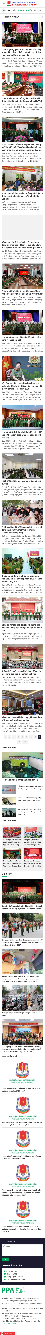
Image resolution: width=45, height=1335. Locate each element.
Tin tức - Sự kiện (11, 17)
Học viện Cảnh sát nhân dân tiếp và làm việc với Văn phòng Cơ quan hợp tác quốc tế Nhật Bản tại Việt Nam (12, 866)
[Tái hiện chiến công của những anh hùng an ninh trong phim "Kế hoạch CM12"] (9, 812)
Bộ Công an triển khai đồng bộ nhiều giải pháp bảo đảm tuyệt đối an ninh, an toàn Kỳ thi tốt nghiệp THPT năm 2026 (22, 386)
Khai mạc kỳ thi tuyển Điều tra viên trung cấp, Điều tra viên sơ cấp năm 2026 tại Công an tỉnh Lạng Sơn (22, 579)
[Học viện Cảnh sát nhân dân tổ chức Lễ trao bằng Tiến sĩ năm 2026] (22, 322)
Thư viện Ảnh (9, 820)
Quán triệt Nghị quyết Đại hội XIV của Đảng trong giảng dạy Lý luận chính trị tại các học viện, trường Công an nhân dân (22, 52)
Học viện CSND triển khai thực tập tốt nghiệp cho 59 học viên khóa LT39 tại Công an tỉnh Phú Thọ (22, 435)
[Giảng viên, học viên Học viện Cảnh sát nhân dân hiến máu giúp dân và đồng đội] (33, 832)
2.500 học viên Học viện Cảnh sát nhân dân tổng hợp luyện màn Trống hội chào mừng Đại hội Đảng (12, 845)
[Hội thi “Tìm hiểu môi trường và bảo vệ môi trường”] (22, 466)
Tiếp (25, 742)
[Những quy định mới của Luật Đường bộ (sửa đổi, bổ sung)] (22, 998)
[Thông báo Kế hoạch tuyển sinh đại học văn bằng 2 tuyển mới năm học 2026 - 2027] (22, 1073)
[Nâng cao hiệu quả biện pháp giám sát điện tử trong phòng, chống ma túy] (22, 702)
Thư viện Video (9, 747)
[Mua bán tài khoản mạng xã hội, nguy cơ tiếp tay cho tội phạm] (9, 801)
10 (19, 742)
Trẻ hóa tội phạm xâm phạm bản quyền (20, 780)
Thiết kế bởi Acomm (9, 1324)
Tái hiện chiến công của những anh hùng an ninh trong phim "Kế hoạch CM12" (30, 811)
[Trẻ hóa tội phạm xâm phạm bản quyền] (22, 765)
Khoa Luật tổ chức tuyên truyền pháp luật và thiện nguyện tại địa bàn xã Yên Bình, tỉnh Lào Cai (22, 196)
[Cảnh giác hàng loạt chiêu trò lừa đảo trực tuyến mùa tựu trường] (9, 789)
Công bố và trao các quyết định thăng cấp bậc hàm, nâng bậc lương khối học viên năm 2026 (22, 628)
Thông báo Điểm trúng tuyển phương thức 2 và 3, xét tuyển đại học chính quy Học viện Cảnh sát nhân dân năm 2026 (21, 1229)
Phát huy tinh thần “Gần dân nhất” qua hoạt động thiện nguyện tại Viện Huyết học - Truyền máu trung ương (22, 530)
